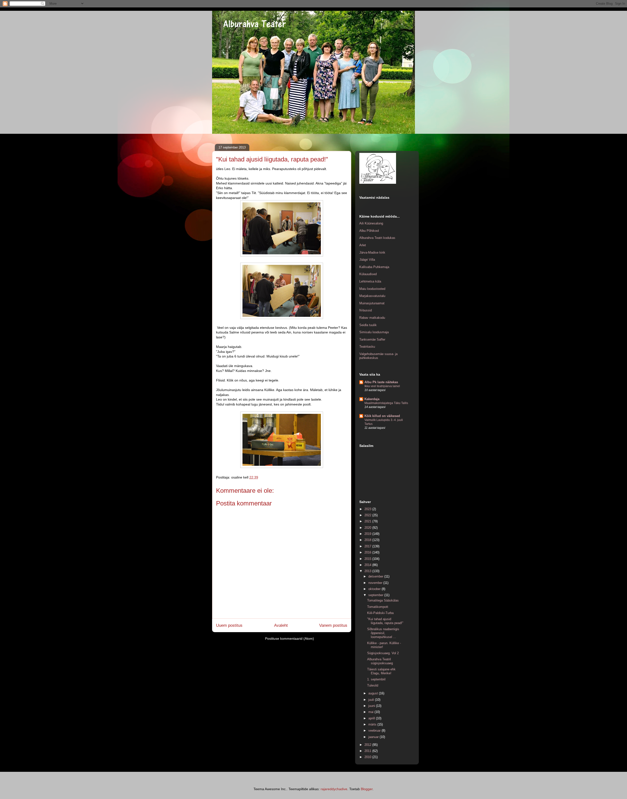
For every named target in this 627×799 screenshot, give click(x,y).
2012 (368, 745)
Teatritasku (367, 346)
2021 (368, 521)
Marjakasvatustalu (372, 296)
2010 (368, 757)
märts (372, 724)
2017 (368, 546)
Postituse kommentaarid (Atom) (289, 638)
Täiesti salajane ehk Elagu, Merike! (381, 671)
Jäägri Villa (367, 259)
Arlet (362, 245)
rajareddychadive (334, 789)
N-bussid (365, 310)
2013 (368, 571)
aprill (372, 718)
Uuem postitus (229, 625)
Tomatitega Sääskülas (383, 600)
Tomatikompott (377, 607)
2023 (368, 509)
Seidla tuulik (368, 325)
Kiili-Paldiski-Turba (380, 613)
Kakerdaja (371, 399)
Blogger (367, 789)
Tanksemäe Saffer (372, 339)
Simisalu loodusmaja (374, 332)
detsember (376, 576)
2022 (368, 515)
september (376, 595)
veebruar (375, 730)
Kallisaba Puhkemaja (374, 267)
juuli (371, 699)
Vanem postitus (333, 625)
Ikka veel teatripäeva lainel (382, 386)
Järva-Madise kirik (372, 252)
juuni (372, 706)
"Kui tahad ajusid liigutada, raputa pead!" (385, 621)
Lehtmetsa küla (370, 281)
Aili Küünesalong (371, 223)
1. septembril (376, 679)
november (375, 583)
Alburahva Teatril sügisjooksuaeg (380, 661)
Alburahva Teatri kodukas (377, 238)
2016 (368, 552)
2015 (368, 559)
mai (371, 712)
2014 (368, 565)
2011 (368, 751)
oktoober (375, 589)
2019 (368, 534)
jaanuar (374, 737)
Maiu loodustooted (372, 289)
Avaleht (281, 625)
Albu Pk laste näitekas (381, 382)
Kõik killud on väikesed (382, 416)
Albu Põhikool (369, 231)
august (373, 693)
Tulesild (372, 685)
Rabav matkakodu (372, 318)
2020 (368, 527)
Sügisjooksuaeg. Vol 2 (383, 653)
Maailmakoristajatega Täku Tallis (386, 403)
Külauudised (368, 274)
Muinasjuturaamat (372, 303)
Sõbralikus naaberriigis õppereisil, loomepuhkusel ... (383, 633)
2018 (368, 540)
